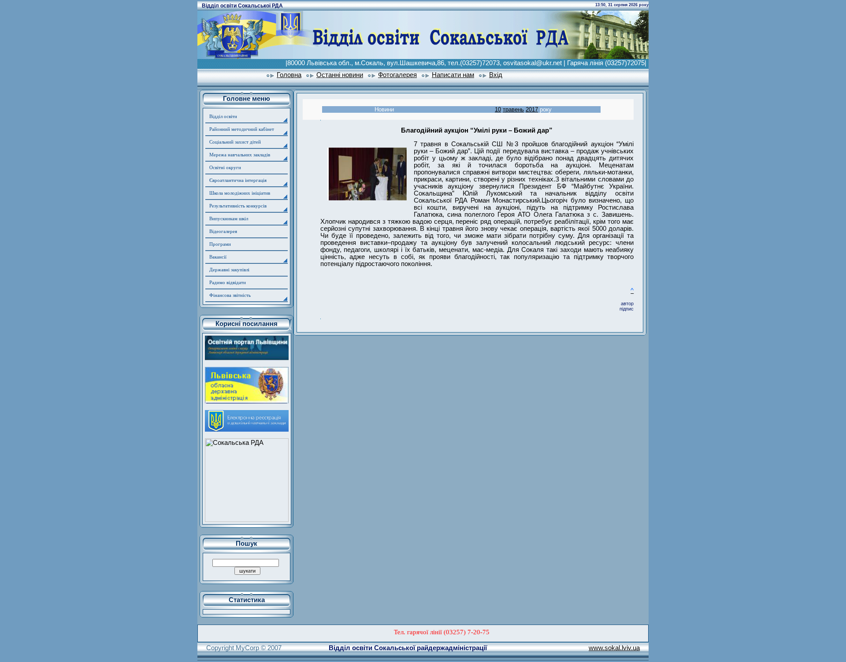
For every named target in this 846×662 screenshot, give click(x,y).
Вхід (495, 74)
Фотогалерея (397, 74)
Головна (289, 74)
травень (513, 109)
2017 (532, 109)
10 (498, 109)
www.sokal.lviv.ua (614, 647)
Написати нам (453, 74)
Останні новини (339, 74)
